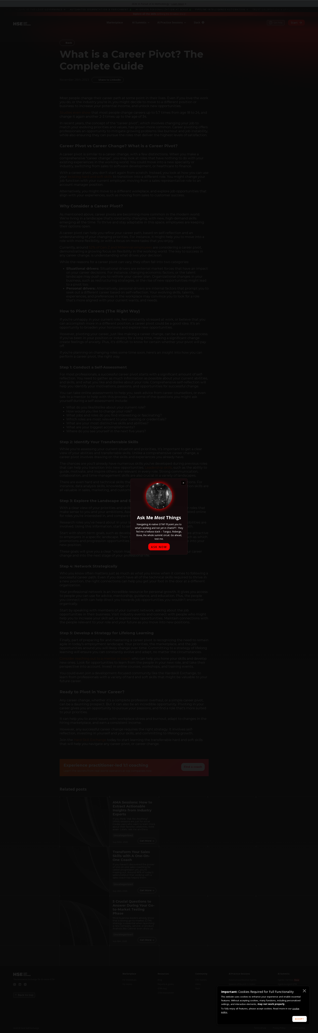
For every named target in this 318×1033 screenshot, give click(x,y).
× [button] (304, 991)
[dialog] (263, 1005)
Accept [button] (299, 1019)
